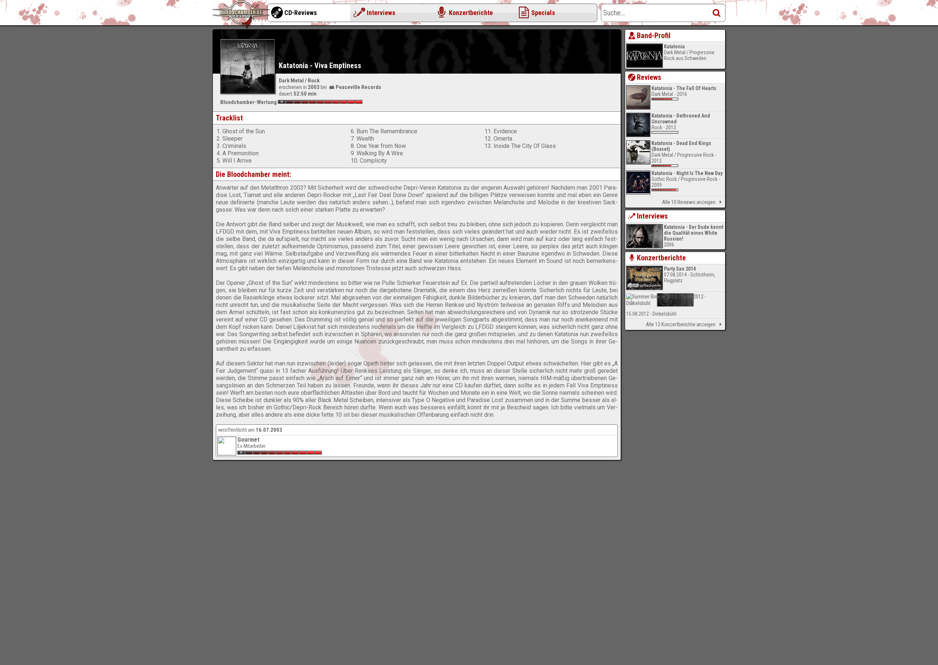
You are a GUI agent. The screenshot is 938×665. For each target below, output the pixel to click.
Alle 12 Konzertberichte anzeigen (681, 324)
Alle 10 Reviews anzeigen (689, 202)
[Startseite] (242, 14)
